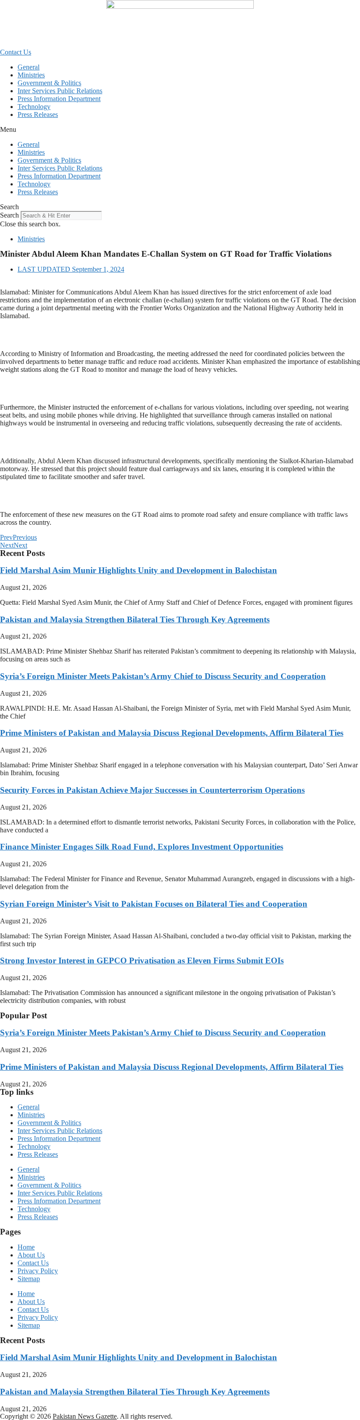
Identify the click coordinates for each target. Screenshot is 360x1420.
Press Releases (38, 114)
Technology (34, 106)
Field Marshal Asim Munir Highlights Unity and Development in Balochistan (138, 570)
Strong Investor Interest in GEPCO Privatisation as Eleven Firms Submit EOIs (142, 960)
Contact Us (33, 1263)
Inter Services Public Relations (60, 90)
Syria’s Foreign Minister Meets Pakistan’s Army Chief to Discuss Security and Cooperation (163, 676)
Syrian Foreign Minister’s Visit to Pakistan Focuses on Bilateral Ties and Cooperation (153, 903)
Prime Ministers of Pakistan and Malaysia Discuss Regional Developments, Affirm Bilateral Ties (171, 732)
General (29, 67)
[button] (180, 130)
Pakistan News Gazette (85, 1416)
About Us (31, 1255)
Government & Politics (49, 83)
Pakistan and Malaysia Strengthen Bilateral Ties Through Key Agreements (135, 619)
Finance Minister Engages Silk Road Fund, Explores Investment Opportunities (141, 846)
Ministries (31, 75)
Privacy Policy (38, 1271)
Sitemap (29, 1278)
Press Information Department (59, 98)
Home (26, 1247)
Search (9, 215)
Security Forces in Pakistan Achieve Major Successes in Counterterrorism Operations (152, 790)
